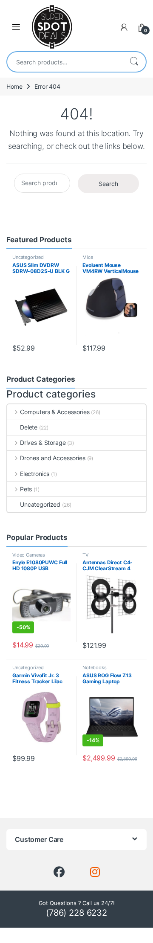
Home (14, 86)
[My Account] (124, 27)
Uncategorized (28, 257)
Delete (28, 427)
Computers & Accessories (55, 411)
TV (85, 555)
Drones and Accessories (52, 457)
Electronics (34, 473)
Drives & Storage (43, 442)
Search (134, 62)
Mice (87, 257)
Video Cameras (28, 555)
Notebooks (94, 667)
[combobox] (64, 62)
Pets (26, 489)
